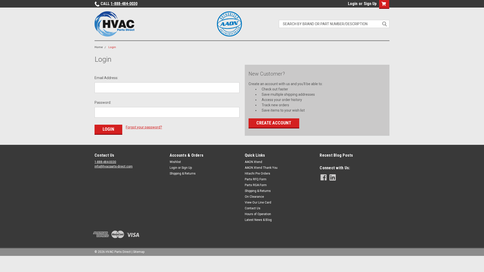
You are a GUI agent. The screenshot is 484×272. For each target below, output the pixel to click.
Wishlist (175, 162)
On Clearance (254, 196)
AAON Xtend (253, 162)
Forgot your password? (144, 127)
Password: (103, 102)
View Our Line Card (258, 202)
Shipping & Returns (183, 173)
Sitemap (138, 252)
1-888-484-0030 (124, 3)
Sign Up (370, 3)
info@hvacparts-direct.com (114, 166)
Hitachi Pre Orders (257, 173)
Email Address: (106, 78)
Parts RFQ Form (255, 179)
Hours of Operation (258, 214)
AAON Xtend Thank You (261, 167)
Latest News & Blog (258, 220)
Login (352, 3)
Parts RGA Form (256, 185)
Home (99, 47)
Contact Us (252, 208)
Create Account (273, 122)
